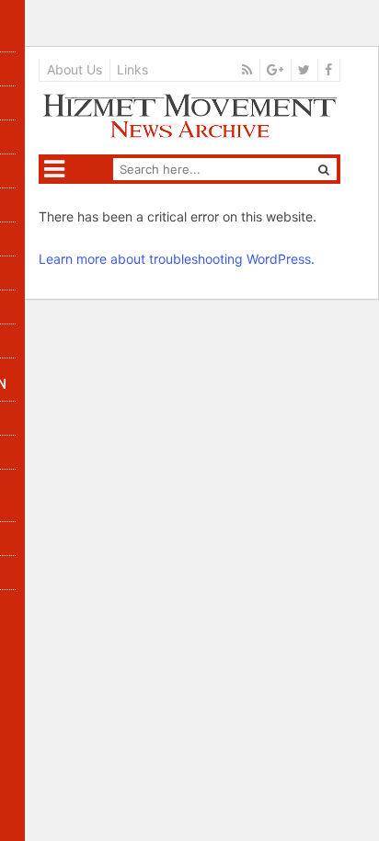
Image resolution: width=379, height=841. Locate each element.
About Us (74, 69)
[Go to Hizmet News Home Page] (189, 116)
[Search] (324, 169)
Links (132, 69)
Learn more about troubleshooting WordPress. (177, 259)
